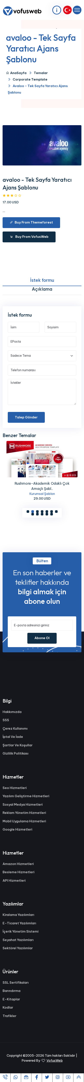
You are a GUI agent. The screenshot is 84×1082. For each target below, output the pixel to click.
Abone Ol (42, 638)
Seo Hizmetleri (15, 788)
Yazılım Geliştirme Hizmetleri (26, 796)
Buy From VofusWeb (31, 237)
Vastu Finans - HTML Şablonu (42, 483)
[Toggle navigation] (77, 10)
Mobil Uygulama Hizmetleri (24, 821)
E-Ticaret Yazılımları (19, 923)
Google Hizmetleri (17, 829)
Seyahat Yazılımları (18, 940)
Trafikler (9, 1016)
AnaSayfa (18, 73)
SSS (6, 720)
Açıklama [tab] (42, 289)
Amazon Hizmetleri (18, 864)
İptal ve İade (13, 737)
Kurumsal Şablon (42, 488)
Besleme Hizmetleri (18, 872)
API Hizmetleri (14, 880)
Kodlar (8, 1007)
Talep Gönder (26, 417)
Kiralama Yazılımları (18, 915)
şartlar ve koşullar (18, 745)
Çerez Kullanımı (15, 728)
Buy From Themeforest (34, 222)
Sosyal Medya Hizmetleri (23, 804)
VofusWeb (55, 1060)
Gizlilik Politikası (15, 753)
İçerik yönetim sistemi (21, 931)
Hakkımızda (12, 712)
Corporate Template (30, 79)
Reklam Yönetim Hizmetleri (24, 813)
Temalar (41, 73)
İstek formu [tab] (42, 280)
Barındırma (11, 991)
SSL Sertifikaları (16, 982)
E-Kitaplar (11, 999)
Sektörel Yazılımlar (18, 948)
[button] (27, 511)
